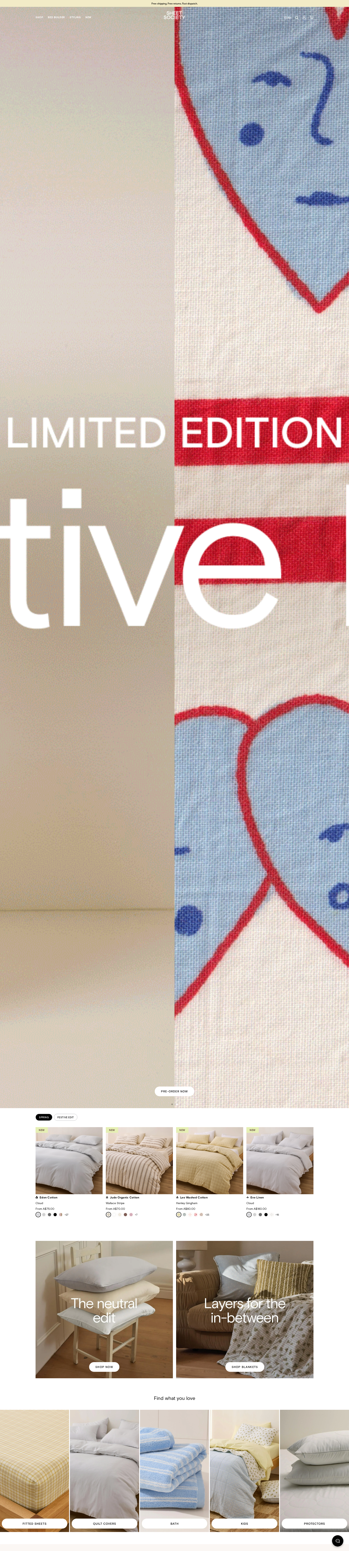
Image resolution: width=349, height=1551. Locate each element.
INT (289, 17)
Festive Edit (65, 1117)
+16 (277, 1214)
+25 (207, 1214)
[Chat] (337, 1541)
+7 (136, 1214)
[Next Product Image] (318, 1162)
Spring (44, 1117)
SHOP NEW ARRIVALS (174, 1091)
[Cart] (311, 17)
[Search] (297, 18)
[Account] (304, 17)
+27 (66, 1214)
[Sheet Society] (174, 15)
